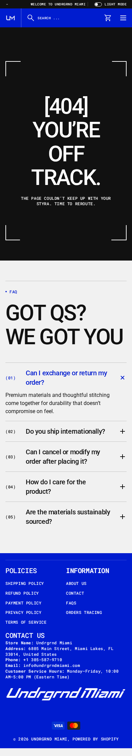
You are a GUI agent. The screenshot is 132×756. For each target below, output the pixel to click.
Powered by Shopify (95, 738)
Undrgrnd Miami (49, 738)
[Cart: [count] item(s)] (108, 18)
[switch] (110, 4)
